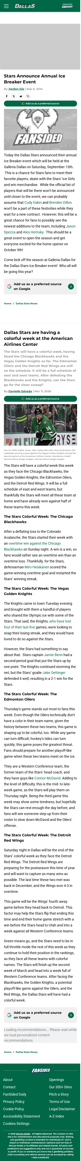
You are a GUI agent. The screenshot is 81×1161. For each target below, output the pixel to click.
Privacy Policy (14, 1102)
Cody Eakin (33, 202)
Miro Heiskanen (37, 567)
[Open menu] (6, 6)
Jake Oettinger (53, 673)
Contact (9, 1087)
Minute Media (23, 1134)
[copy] (28, 96)
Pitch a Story (59, 1094)
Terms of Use (59, 1102)
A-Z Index (56, 1116)
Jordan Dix (16, 89)
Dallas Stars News (26, 303)
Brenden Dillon (60, 202)
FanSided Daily (14, 1094)
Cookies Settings (16, 1123)
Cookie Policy (13, 1109)
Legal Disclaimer (62, 1109)
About (8, 1080)
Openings (56, 1080)
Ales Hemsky (33, 232)
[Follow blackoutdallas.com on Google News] (71, 287)
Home (8, 303)
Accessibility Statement (21, 1116)
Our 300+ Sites (60, 1087)
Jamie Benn (54, 655)
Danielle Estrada (20, 391)
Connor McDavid (47, 778)
